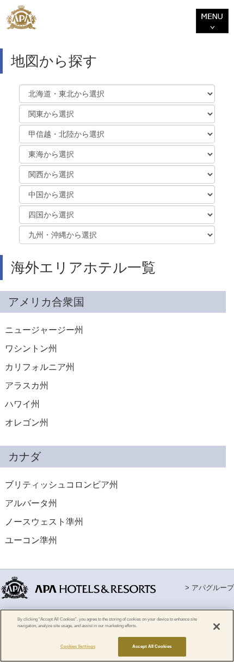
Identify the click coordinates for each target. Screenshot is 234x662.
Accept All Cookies (151, 646)
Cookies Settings (77, 646)
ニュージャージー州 (44, 330)
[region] (117, 635)
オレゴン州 (26, 422)
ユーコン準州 (31, 540)
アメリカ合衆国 (46, 302)
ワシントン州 (31, 348)
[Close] (217, 627)
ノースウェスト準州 (44, 521)
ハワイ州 (22, 404)
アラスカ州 (26, 385)
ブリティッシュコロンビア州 (61, 484)
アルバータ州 (31, 503)
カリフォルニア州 (40, 367)
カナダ (24, 457)
